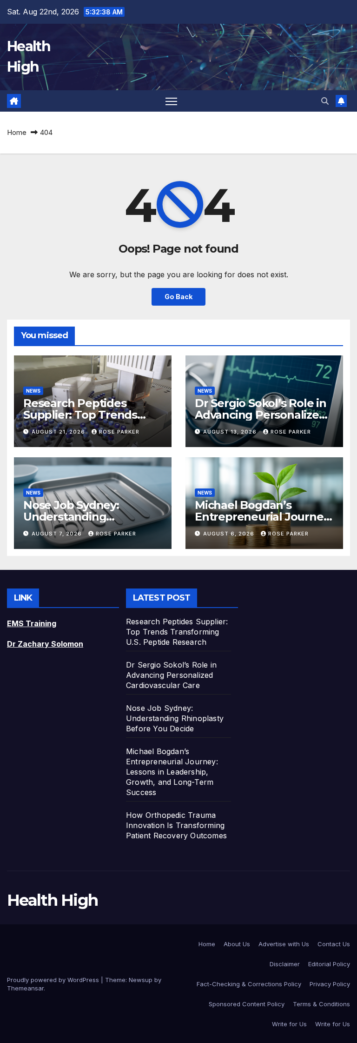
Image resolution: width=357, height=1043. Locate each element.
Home (16, 132)
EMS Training (31, 623)
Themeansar (25, 988)
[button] (325, 101)
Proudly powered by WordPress (54, 979)
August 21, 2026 (59, 431)
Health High (52, 900)
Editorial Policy (329, 964)
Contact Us (333, 944)
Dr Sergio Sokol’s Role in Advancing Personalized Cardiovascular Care (260, 414)
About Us (237, 944)
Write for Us (289, 1024)
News (33, 391)
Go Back (178, 297)
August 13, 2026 (230, 431)
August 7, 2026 (58, 533)
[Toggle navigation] (171, 101)
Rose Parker (119, 431)
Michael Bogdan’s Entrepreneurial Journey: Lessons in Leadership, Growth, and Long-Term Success (172, 772)
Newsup (140, 979)
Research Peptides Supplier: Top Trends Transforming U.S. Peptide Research (177, 632)
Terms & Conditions (321, 1004)
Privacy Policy (330, 984)
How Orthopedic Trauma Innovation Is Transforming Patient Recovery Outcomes (176, 825)
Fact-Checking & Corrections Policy (249, 984)
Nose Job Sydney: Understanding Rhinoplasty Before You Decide (175, 718)
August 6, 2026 (229, 533)
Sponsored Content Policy (246, 1004)
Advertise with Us (283, 944)
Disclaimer (285, 964)
